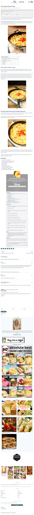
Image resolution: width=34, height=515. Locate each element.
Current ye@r (3, 313)
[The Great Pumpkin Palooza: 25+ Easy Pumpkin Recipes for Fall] (10, 472)
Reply (32, 262)
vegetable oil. (13, 200)
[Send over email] (7, 248)
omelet (9, 116)
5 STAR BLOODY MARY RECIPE (6, 432)
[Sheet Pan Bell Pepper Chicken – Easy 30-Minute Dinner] (29, 470)
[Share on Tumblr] (9, 248)
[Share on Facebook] (3, 248)
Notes (4, 63)
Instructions (4, 62)
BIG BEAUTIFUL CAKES (29, 252)
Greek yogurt (12, 198)
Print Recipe (9, 14)
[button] (1, 12)
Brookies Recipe (4, 163)
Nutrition (4, 64)
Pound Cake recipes (3, 493)
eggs (10, 196)
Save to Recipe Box (14, 14)
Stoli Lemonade (4, 164)
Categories (2, 507)
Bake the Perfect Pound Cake (6, 415)
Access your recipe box (3, 497)
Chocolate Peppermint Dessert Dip (7, 162)
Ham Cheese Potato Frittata (6, 57)
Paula (18, 182)
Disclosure (17, 482)
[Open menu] (1, 2)
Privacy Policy (13, 512)
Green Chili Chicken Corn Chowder (7, 167)
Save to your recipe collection (13, 186)
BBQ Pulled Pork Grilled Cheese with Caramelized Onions (8, 449)
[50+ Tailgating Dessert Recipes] (17, 472)
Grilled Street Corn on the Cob (22, 432)
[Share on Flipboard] (11, 248)
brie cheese (12, 199)
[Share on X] (5, 248)
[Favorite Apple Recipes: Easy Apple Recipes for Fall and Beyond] (23, 472)
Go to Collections (20, 14)
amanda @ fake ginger (5, 282)
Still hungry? (4, 59)
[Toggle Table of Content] (18, 56)
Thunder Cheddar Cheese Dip (6, 168)
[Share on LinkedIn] (13, 248)
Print (16, 184)
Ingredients (4, 61)
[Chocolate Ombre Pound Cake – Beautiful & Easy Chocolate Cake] (4, 470)
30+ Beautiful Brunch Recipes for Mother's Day (11, 259)
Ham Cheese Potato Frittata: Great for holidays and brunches (11, 58)
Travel (1, 496)
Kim (1, 262)
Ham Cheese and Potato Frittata (6, 60)
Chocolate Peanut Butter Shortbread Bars (7, 252)
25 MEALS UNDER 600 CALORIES (22, 415)
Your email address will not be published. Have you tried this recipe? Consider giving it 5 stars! (15, 293)
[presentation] (9, 407)
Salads (18, 497)
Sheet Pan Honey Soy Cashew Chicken (8, 169)
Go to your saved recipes (22, 186)
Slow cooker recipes (20, 493)
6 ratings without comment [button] (13, 289)
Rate (19, 184)
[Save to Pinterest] (1, 248)
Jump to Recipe (4, 14)
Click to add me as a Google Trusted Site (8, 16)
